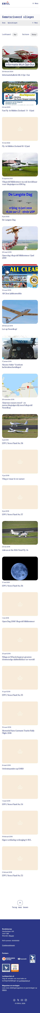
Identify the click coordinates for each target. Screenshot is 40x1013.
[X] (18, 1000)
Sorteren (25, 34)
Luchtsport (6, 34)
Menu (36, 3)
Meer (36, 23)
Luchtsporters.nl (24, 981)
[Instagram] (26, 1000)
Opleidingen (12, 23)
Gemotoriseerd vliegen (18, 17)
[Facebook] (14, 1000)
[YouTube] (22, 1000)
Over (4, 23)
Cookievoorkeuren (8, 945)
